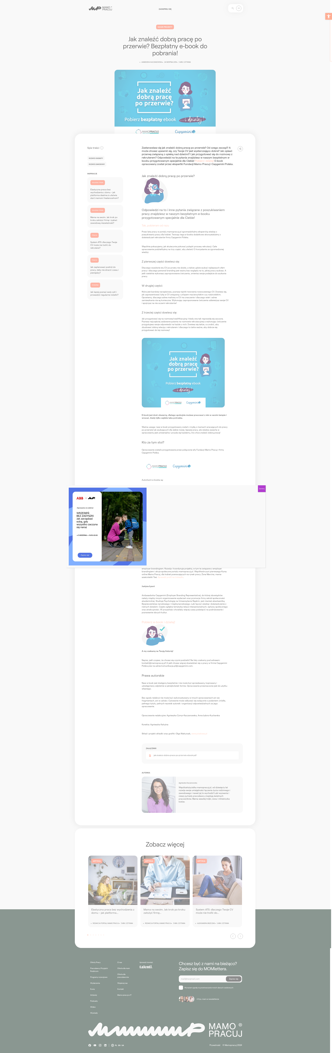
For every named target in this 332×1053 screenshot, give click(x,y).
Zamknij (262, 488)
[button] (328, 16)
